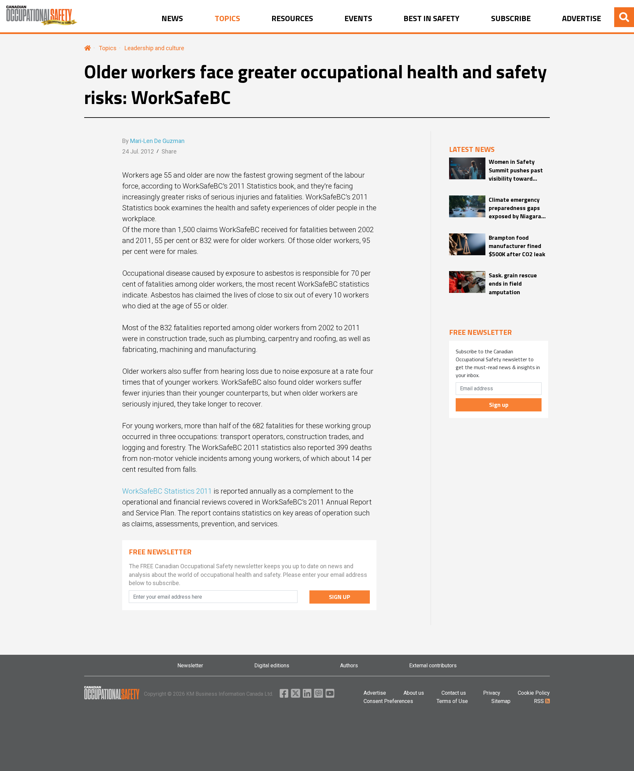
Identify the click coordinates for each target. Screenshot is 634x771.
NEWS (172, 18)
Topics (108, 48)
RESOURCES (292, 18)
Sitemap (501, 701)
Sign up (499, 404)
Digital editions (271, 665)
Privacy (491, 693)
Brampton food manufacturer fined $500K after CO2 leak (517, 246)
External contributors (433, 665)
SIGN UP (339, 596)
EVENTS (358, 18)
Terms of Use (452, 701)
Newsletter (190, 665)
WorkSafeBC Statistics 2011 (167, 491)
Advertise (375, 693)
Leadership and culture (154, 48)
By (153, 140)
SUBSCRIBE (511, 18)
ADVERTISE (581, 18)
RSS (539, 701)
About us (414, 693)
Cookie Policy (534, 693)
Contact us (453, 693)
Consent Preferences (388, 701)
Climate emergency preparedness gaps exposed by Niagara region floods (515, 208)
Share (169, 151)
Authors (349, 665)
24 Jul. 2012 (138, 151)
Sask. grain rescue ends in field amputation (513, 283)
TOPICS (227, 18)
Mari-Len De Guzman (157, 140)
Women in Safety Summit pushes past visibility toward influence (516, 170)
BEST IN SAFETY (431, 18)
